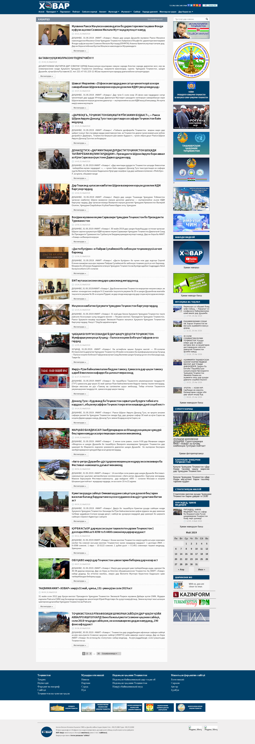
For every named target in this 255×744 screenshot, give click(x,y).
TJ (170, 5)
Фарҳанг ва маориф (48, 686)
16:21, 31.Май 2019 (81, 34)
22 (186, 559)
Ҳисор (174, 686)
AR (181, 5)
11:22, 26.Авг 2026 (193, 331)
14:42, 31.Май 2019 (81, 193)
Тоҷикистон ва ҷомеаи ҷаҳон (53, 693)
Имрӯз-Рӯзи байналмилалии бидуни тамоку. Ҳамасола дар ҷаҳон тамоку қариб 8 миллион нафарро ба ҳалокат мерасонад (117, 370)
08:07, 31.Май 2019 (81, 564)
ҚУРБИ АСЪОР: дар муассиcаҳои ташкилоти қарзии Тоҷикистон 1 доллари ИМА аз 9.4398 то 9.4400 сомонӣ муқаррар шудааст (113, 530)
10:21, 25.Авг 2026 (193, 382)
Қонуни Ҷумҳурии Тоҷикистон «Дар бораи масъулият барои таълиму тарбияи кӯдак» (191, 479)
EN (177, 5)
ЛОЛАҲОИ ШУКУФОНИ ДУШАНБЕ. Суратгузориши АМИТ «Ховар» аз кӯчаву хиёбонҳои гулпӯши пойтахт (189, 442)
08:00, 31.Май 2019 (48, 592)
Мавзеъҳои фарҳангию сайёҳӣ (188, 675)
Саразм (175, 683)
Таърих (41, 679)
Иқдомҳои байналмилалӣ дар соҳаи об (133, 679)
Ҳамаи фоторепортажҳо (191, 453)
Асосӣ (41, 11)
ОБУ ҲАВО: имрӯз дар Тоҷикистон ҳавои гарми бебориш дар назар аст (115, 560)
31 (196, 564)
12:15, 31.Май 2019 (81, 310)
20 (176, 559)
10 (196, 549)
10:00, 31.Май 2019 (81, 437)
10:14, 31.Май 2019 (81, 409)
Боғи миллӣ (177, 679)
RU (174, 5)
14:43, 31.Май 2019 (81, 161)
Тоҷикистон (44, 675)
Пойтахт (76, 11)
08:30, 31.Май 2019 (81, 504)
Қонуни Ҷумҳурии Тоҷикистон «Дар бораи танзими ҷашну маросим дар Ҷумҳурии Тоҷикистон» (191, 468)
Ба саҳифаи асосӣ (155, 19)
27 (176, 564)
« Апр (181, 569)
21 (181, 559)
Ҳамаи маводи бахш (191, 295)
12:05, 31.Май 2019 (81, 345)
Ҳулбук (175, 690)
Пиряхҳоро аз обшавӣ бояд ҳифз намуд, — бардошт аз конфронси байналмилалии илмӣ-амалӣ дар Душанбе (196, 309)
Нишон (85, 679)
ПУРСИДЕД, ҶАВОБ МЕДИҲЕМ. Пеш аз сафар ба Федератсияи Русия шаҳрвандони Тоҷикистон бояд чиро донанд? (196, 514)
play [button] (206, 5)
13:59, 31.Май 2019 (81, 225)
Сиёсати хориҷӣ (89, 11)
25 (201, 559)
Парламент (65, 11)
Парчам (85, 683)
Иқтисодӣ (43, 683)
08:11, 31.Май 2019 (81, 536)
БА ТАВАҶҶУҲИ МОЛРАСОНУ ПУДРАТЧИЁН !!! (66, 58)
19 (207, 554)
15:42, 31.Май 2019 (48, 62)
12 (207, 549)
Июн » (201, 569)
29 (186, 564)
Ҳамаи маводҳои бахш (191, 402)
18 (201, 554)
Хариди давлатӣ (150, 11)
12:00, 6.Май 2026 (193, 521)
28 (181, 564)
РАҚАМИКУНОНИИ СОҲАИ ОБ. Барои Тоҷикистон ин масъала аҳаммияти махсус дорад (196, 324)
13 (176, 554)
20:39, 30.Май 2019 (81, 628)
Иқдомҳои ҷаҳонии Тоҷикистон (129, 675)
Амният (102, 11)
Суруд (84, 686)
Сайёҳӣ (137, 11)
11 (201, 549)
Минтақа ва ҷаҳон (168, 11)
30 (99, 654)
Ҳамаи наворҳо (191, 267)
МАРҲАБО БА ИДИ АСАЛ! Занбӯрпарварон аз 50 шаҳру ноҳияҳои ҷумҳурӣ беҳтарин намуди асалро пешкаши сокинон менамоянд (116, 431)
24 (196, 559)
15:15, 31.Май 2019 (81, 126)
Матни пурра (80, 51)
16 (191, 554)
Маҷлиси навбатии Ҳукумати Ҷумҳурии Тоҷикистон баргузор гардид (115, 306)
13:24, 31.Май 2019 (81, 285)
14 (181, 554)
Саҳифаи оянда (109, 653)
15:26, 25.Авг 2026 (193, 354)
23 (191, 559)
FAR (185, 5)
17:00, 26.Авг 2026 (193, 316)
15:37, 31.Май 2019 (81, 91)
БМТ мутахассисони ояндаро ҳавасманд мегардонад (105, 280)
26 (207, 559)
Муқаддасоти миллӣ (92, 675)
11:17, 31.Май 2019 (81, 377)
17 (196, 554)
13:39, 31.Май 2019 (81, 256)
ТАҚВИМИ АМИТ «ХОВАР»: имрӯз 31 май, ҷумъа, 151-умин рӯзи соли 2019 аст (85, 588)
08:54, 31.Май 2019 (81, 469)
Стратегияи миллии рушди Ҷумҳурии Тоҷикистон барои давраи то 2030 (192, 495)
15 (186, 554)
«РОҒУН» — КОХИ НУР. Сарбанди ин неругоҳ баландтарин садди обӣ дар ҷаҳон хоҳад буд (195, 391)
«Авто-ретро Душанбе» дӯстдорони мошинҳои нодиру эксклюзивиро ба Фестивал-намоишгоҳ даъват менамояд (117, 463)
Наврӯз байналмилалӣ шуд (127, 686)
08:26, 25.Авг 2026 (193, 397)
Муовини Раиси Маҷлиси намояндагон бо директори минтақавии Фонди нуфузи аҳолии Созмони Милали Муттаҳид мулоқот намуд (117, 27)
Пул (83, 690)
